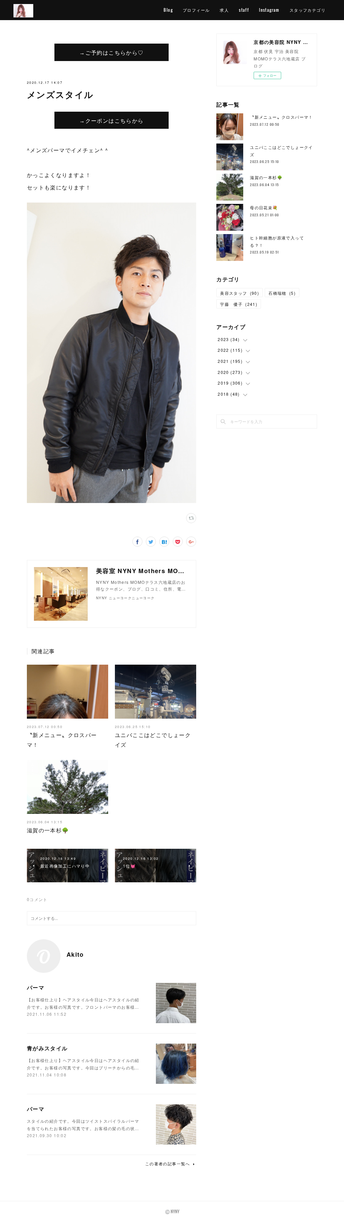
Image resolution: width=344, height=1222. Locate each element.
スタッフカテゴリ (308, 10)
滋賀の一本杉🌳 (48, 830)
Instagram (269, 10)
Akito (75, 954)
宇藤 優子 (238, 304)
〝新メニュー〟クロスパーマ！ (281, 117)
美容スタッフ (239, 293)
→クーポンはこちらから (111, 120)
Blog (168, 10)
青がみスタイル (47, 1048)
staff (244, 10)
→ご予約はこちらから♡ (111, 52)
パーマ (35, 987)
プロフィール (196, 10)
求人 (224, 10)
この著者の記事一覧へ (167, 1163)
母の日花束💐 (264, 207)
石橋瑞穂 (282, 293)
